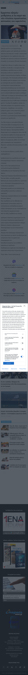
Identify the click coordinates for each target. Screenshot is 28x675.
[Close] (24, 306)
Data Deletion (5, 368)
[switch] (22, 338)
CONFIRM (9, 363)
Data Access (14, 368)
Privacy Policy (22, 368)
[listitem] (14, 334)
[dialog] (14, 337)
